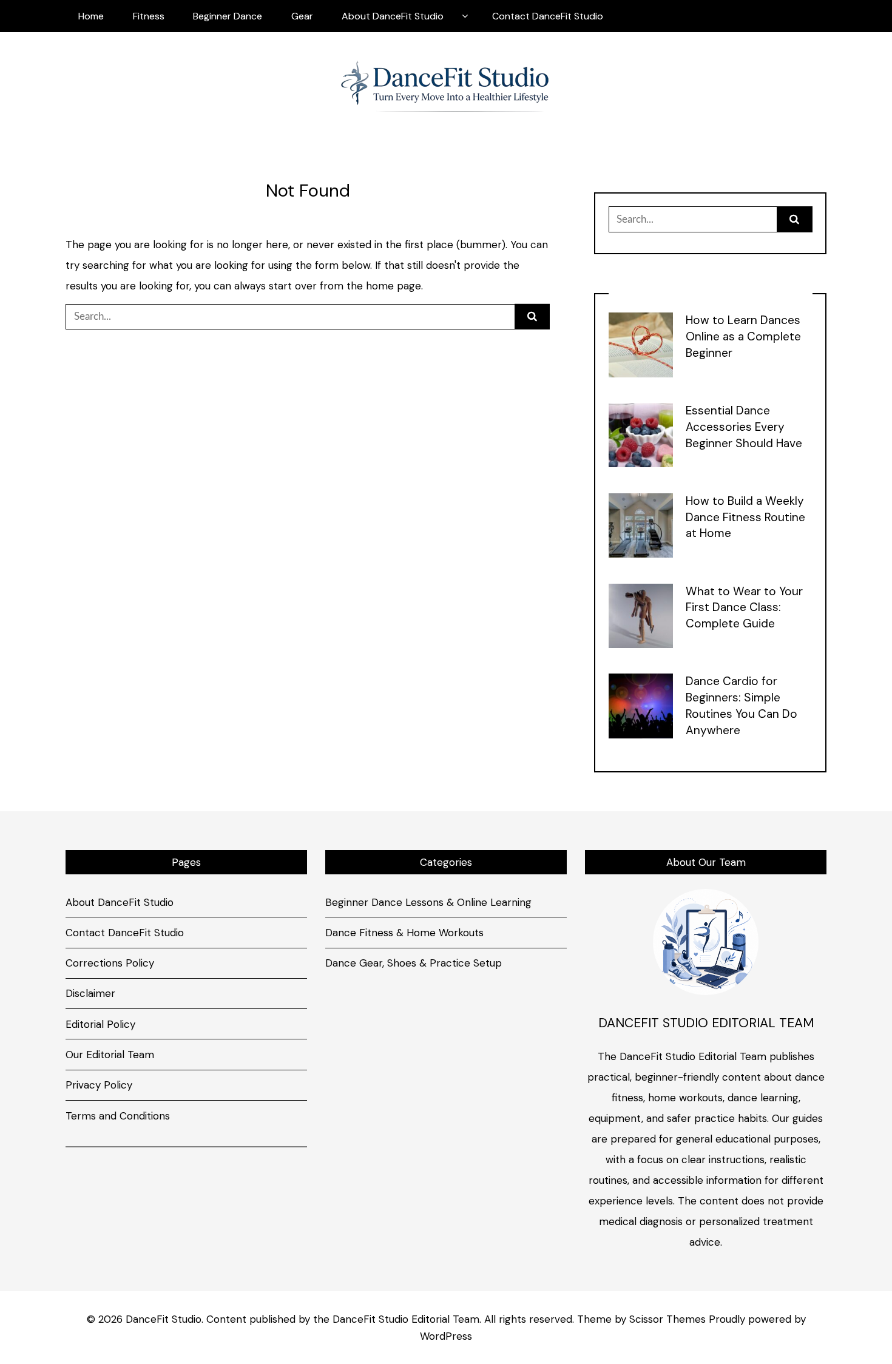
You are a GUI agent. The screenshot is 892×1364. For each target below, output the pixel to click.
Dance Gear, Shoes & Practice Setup (413, 963)
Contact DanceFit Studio (547, 16)
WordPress (446, 1336)
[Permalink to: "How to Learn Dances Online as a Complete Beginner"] (641, 344)
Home (91, 16)
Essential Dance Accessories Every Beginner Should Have (744, 427)
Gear (302, 16)
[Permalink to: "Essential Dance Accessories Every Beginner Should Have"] (641, 434)
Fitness (148, 16)
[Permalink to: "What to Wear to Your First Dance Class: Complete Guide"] (641, 614)
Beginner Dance (227, 16)
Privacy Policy (99, 1085)
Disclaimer (90, 993)
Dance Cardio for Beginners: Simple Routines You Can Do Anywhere (741, 705)
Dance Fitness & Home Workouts (404, 932)
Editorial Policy (100, 1024)
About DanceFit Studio (393, 16)
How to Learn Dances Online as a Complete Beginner (743, 336)
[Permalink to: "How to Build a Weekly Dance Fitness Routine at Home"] (641, 524)
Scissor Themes (667, 1319)
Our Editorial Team (110, 1054)
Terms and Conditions (118, 1116)
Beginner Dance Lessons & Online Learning (428, 902)
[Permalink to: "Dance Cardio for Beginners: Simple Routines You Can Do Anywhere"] (641, 705)
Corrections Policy (110, 963)
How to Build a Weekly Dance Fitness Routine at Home (745, 517)
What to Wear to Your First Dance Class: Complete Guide (744, 608)
